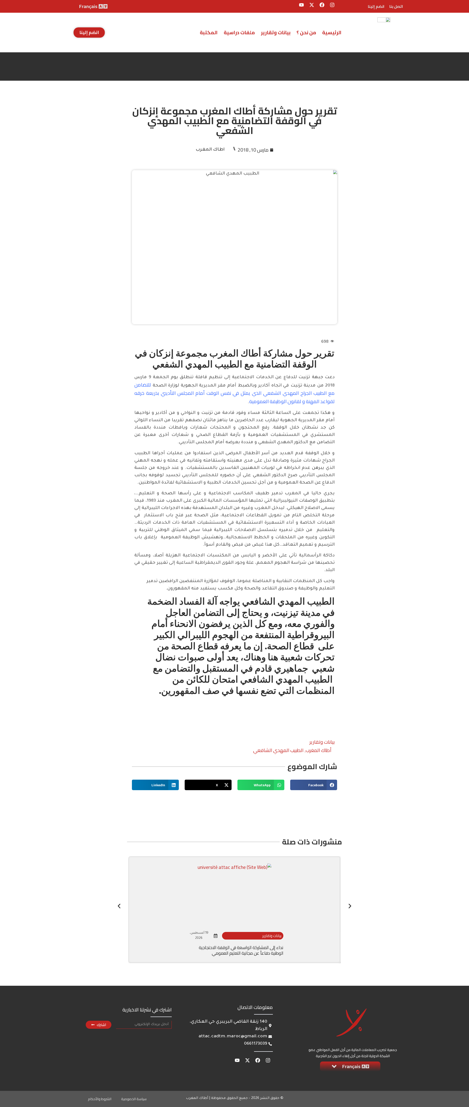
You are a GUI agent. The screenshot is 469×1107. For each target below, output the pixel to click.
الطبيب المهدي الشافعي (278, 750)
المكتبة (209, 32)
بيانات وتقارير (275, 32)
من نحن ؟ (306, 32)
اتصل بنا (396, 6)
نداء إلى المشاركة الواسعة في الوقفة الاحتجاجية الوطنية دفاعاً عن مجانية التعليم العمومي (241, 950)
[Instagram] (332, 5)
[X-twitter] (312, 5)
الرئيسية (331, 32)
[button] (313, 785)
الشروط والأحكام (99, 1099)
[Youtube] (301, 5)
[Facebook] (322, 5)
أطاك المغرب (318, 750)
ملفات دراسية (239, 32)
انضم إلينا (376, 6)
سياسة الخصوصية (134, 1099)
